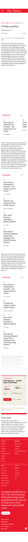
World (2, 23)
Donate (6, 513)
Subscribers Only (8, 378)
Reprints (17, 453)
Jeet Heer (6, 225)
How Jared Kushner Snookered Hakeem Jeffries (10, 218)
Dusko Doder (4, 33)
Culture (3, 451)
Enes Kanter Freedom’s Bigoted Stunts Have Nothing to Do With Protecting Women (11, 236)
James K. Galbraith (8, 208)
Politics (3, 443)
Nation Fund (4, 529)
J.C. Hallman (7, 134)
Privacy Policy (5, 519)
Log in (20, 399)
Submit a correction (6, 408)
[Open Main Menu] (2, 10)
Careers (7, 526)
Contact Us (4, 470)
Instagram (17, 473)
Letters (3, 461)
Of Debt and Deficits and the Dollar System (10, 203)
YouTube (17, 475)
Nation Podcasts (5, 483)
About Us (3, 468)
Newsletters (4, 485)
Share (24, 33)
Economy (3, 448)
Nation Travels (5, 480)
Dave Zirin (6, 245)
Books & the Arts (9, 23)
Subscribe (7, 399)
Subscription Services (20, 451)
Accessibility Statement (7, 524)
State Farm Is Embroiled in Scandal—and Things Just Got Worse (10, 126)
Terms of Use (4, 522)
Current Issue (18, 443)
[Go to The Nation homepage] (14, 11)
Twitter (17, 470)
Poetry (3, 458)
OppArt (3, 456)
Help (2, 526)
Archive (17, 448)
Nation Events (4, 475)
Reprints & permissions (6, 410)
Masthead (17, 446)
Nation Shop (4, 478)
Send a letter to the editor (18, 408)
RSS (16, 478)
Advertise (3, 473)
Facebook (17, 468)
